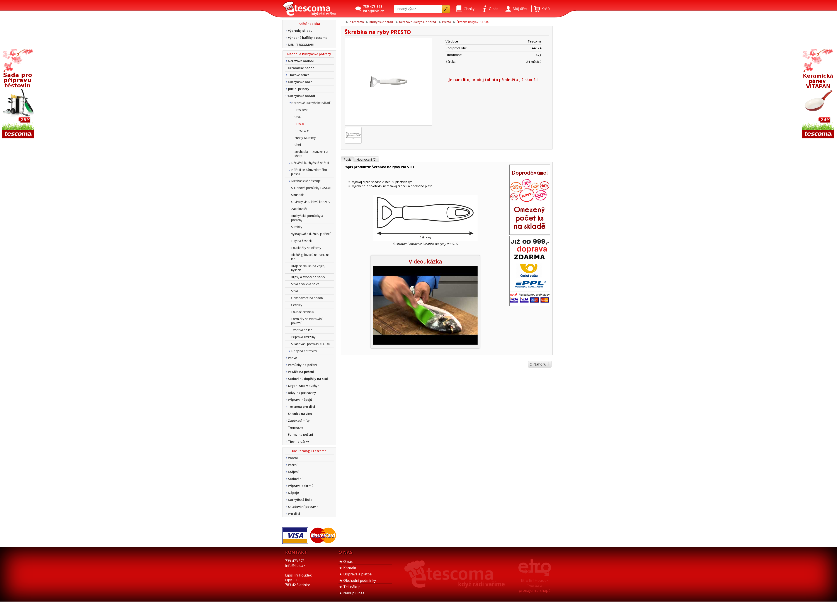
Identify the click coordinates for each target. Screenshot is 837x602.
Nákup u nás (353, 593)
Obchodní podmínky (359, 580)
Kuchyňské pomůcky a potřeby (307, 218)
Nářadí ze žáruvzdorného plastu (309, 172)
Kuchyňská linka (300, 500)
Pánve (292, 358)
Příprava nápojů (300, 400)
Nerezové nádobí (301, 61)
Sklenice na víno (300, 414)
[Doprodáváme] (530, 233)
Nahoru (539, 364)
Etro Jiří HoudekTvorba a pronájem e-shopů (535, 585)
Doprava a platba (357, 574)
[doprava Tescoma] (530, 304)
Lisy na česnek (301, 241)
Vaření (293, 458)
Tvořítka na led (301, 330)
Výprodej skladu (300, 31)
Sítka (294, 291)
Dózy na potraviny (304, 351)
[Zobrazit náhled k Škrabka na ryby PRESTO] (388, 82)
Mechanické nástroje (306, 181)
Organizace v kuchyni (304, 386)
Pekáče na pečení (301, 372)
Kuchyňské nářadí (301, 96)
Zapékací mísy (299, 420)
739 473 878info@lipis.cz (373, 8)
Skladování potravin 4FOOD (310, 344)
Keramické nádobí (301, 68)
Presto (299, 124)
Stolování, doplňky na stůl (308, 379)
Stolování (295, 479)
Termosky (295, 427)
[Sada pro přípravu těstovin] (18, 94)
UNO (297, 117)
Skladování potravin (303, 507)
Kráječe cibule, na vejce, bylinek (308, 268)
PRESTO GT (302, 131)
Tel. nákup (352, 586)
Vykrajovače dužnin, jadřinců (311, 234)
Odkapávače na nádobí (307, 298)
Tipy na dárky (298, 441)
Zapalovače (299, 209)
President (301, 110)
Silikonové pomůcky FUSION (311, 188)
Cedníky (296, 305)
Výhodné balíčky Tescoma (308, 38)
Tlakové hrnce (298, 75)
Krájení (293, 472)
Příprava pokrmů (300, 486)
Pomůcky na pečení (302, 365)
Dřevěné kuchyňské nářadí (310, 163)
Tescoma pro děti (301, 407)
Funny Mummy (305, 138)
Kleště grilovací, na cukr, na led (310, 257)
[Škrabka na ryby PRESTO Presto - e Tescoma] (309, 8)
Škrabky (296, 227)
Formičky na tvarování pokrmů (306, 321)
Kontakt (349, 567)
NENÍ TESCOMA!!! (301, 45)
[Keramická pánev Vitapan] (818, 94)
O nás (348, 561)
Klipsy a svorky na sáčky (308, 277)
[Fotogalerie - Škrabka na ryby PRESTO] (353, 135)
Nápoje (293, 493)
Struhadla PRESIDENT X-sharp (311, 154)
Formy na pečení (300, 434)
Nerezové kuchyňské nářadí (310, 103)
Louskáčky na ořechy (306, 248)
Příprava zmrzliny (303, 337)
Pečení (293, 465)
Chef (297, 145)
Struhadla (298, 195)
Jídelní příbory (298, 89)
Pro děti (294, 514)
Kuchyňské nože (300, 82)
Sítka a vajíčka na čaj (305, 284)
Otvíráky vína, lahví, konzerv (310, 202)
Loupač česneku (302, 312)
